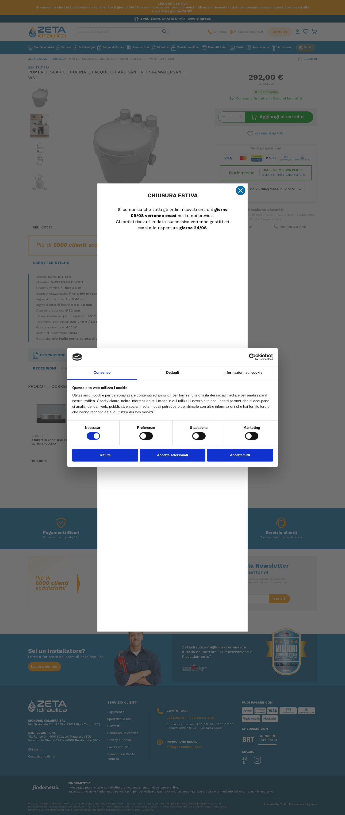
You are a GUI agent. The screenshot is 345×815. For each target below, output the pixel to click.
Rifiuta (105, 455)
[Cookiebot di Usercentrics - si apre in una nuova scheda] (252, 357)
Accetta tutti (240, 455)
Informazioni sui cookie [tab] (242, 372)
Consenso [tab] (102, 372)
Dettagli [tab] (172, 372)
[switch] (146, 436)
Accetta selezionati (172, 455)
